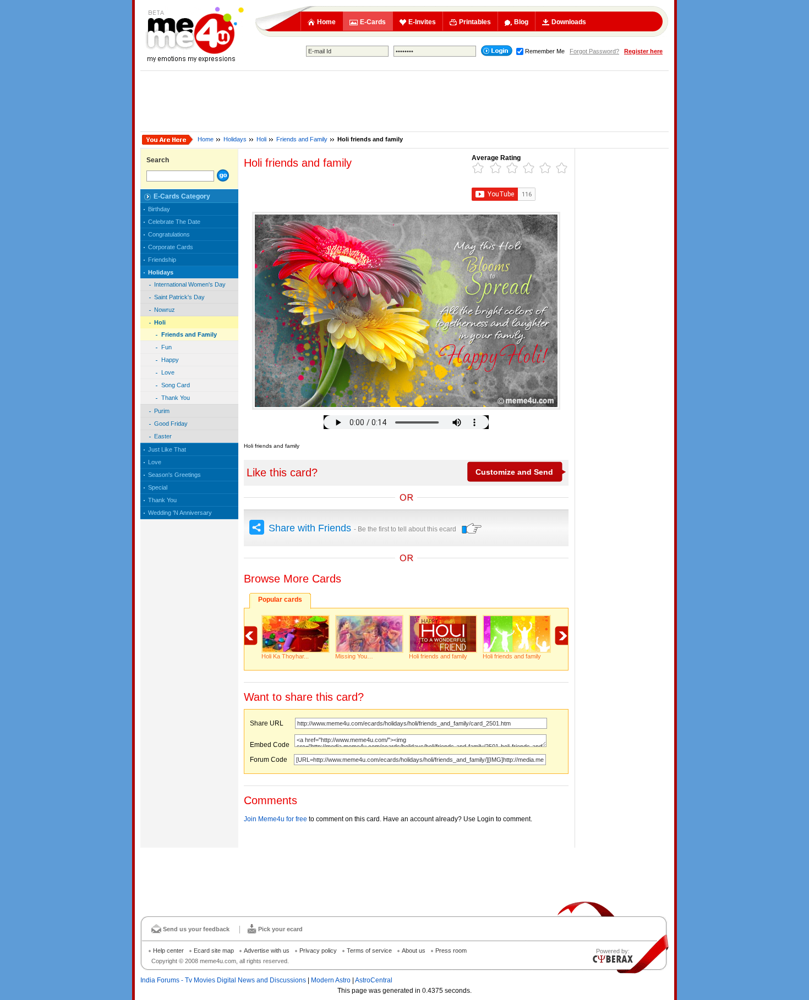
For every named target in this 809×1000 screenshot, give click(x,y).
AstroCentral (373, 980)
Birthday (159, 209)
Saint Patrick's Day (179, 297)
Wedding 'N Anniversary (180, 512)
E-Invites (422, 22)
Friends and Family (301, 139)
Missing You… (354, 656)
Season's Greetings (174, 474)
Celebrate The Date (174, 221)
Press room (451, 950)
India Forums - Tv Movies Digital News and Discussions (223, 980)
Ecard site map (214, 950)
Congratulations (169, 234)
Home (326, 22)
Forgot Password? (594, 51)
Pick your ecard (280, 929)
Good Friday (171, 423)
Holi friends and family (438, 656)
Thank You (175, 397)
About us (413, 950)
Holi (261, 139)
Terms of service (369, 950)
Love (167, 372)
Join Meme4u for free (275, 819)
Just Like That (167, 449)
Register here (643, 51)
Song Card (175, 385)
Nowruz (164, 309)
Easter (163, 436)
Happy (170, 359)
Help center (168, 950)
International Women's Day (190, 284)
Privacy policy (318, 950)
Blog (521, 22)
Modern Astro (331, 980)
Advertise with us (266, 950)
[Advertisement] (404, 101)
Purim (162, 411)
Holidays (235, 139)
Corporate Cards (170, 247)
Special (157, 487)
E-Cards (373, 22)
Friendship (162, 259)
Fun (166, 347)
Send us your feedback (196, 929)
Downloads (568, 22)
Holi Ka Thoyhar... (285, 656)
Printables (475, 22)
